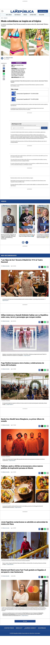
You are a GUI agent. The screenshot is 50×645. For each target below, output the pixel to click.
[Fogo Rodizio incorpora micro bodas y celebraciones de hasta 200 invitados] (25, 386)
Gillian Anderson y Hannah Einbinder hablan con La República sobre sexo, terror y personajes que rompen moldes (24, 316)
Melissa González (9, 57)
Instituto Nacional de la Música (20, 563)
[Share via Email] (4, 76)
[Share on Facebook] (4, 68)
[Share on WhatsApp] (4, 74)
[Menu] (2, 11)
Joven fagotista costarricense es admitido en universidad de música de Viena (24, 523)
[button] (43, 11)
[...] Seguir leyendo (26, 355)
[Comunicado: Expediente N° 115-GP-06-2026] (14, 94)
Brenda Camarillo (6, 576)
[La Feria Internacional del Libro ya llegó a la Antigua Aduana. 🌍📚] (27, 219)
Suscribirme (44, 127)
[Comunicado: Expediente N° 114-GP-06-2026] (14, 99)
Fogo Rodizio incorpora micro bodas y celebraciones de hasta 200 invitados (22, 364)
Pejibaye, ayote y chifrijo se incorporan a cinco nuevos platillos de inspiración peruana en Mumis (22, 467)
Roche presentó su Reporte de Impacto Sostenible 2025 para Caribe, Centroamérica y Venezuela (8, 236)
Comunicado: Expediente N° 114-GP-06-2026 (27, 99)
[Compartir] (4, 79)
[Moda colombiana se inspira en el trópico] (25, 42)
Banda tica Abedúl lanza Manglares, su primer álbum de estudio (22, 420)
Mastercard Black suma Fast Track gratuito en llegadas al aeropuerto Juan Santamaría (23, 571)
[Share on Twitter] (4, 71)
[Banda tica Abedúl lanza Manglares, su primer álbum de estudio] (25, 442)
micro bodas (29, 403)
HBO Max (4, 355)
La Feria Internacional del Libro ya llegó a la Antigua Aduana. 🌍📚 (27, 235)
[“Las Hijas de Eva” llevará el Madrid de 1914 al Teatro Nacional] (25, 283)
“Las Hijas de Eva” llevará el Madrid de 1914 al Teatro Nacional (22, 261)
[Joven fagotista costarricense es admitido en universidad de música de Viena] (25, 545)
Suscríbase (42, 628)
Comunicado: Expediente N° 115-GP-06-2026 (27, 93)
